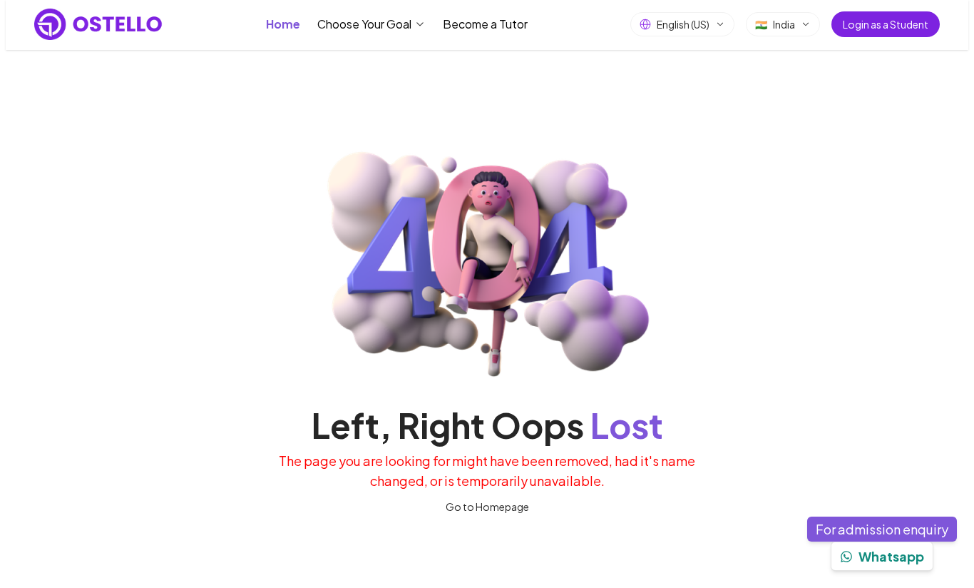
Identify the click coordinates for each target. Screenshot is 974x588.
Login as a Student (885, 24)
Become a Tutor (485, 23)
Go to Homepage (487, 506)
